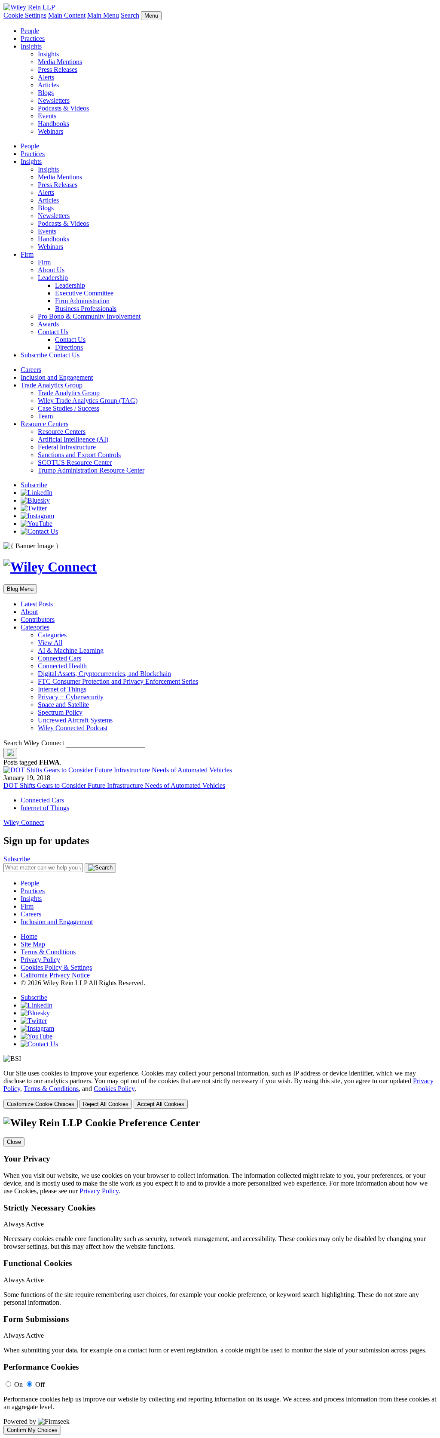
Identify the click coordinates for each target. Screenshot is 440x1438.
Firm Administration (82, 300)
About (29, 611)
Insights (31, 46)
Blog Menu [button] (20, 589)
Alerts (46, 77)
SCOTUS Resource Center (75, 462)
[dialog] (220, 1089)
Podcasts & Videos (63, 108)
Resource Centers (44, 423)
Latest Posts (37, 604)
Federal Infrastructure (67, 447)
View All (50, 642)
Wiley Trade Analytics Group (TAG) (88, 400)
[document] (220, 1276)
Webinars (50, 131)
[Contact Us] (39, 531)
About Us (51, 269)
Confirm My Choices (32, 1430)
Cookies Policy (114, 1088)
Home (29, 936)
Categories (35, 627)
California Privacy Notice (55, 975)
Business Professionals (85, 308)
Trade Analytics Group (51, 385)
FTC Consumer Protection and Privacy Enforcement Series (118, 681)
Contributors (38, 619)
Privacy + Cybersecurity (71, 697)
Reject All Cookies (105, 1104)
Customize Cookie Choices (40, 1104)
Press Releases (57, 69)
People (30, 30)
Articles (48, 85)
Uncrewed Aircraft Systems (75, 720)
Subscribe (34, 355)
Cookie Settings (24, 15)
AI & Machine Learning (71, 650)
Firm (27, 254)
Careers (31, 369)
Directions (69, 347)
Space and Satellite (63, 704)
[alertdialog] (220, 1276)
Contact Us (53, 331)
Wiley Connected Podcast (72, 727)
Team (45, 416)
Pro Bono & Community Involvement (89, 316)
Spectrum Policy (60, 712)
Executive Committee (84, 293)
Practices (33, 38)
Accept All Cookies (160, 1104)
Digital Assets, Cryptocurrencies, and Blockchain (104, 673)
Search (130, 15)
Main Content (67, 15)
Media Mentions (60, 61)
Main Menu (103, 15)
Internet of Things (62, 689)
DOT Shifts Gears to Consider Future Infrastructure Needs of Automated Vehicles (114, 785)
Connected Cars (59, 658)
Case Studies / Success (68, 408)
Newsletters (54, 100)
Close (14, 1142)
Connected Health (62, 666)
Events (47, 116)
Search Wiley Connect (33, 743)
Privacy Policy (40, 959)
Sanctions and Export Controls (79, 454)
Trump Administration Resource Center (91, 470)
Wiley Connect (23, 822)
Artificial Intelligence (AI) (73, 439)
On (18, 1384)
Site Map (33, 944)
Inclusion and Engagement (57, 377)
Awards (48, 324)
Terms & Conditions (48, 952)
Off (40, 1384)
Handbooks (53, 123)
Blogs (46, 92)
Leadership (53, 277)
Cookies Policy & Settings (56, 967)
